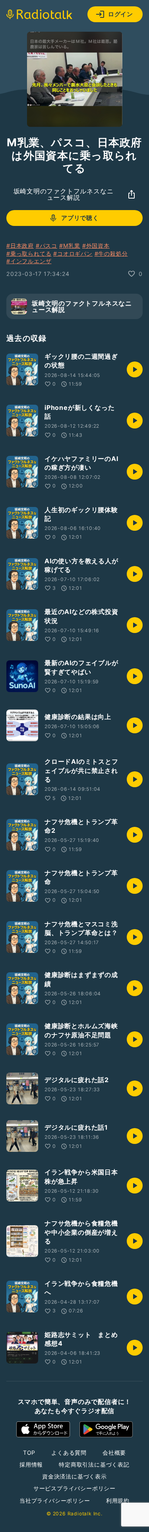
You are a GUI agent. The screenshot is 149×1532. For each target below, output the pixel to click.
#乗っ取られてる (28, 253)
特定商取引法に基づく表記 (94, 1464)
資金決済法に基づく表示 (74, 1476)
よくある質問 (69, 1452)
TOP (29, 1452)
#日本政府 (20, 245)
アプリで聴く (80, 218)
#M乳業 (69, 245)
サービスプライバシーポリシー (74, 1488)
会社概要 (114, 1452)
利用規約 (118, 1500)
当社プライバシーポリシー (54, 1500)
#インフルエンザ (28, 261)
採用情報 (31, 1464)
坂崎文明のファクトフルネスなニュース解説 (64, 194)
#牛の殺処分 (111, 253)
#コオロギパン (73, 253)
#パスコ (46, 245)
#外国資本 (96, 245)
